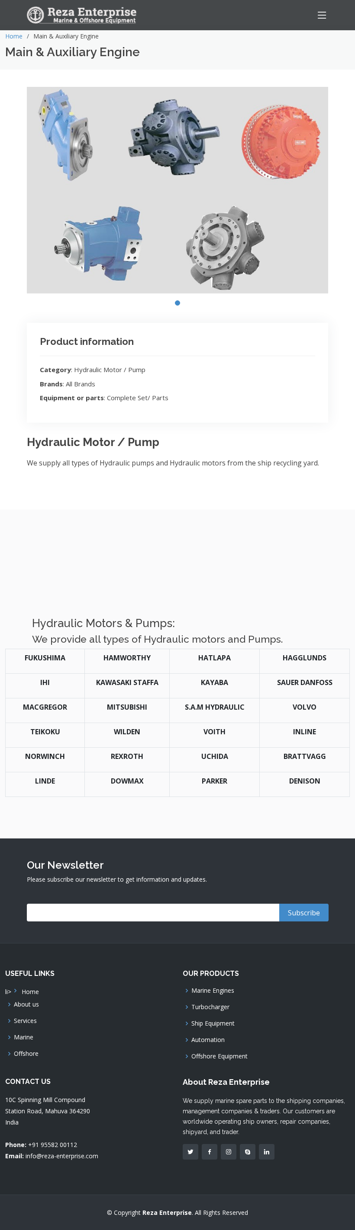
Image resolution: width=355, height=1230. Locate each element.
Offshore (26, 1054)
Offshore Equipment (219, 1056)
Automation (208, 1040)
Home (14, 36)
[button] (177, 303)
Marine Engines (212, 991)
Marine (23, 1037)
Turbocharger (210, 1007)
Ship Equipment (213, 1023)
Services (25, 1021)
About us (26, 1004)
